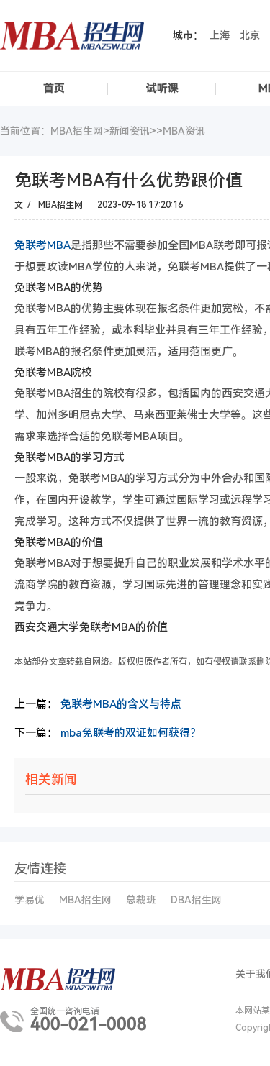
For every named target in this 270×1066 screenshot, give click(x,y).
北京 (250, 35)
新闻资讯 (129, 131)
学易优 (29, 900)
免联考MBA (42, 245)
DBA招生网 (196, 900)
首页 (54, 88)
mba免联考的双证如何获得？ (130, 732)
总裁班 (141, 900)
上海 (220, 35)
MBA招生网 (85, 900)
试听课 (162, 88)
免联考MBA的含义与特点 (120, 704)
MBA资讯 (184, 131)
